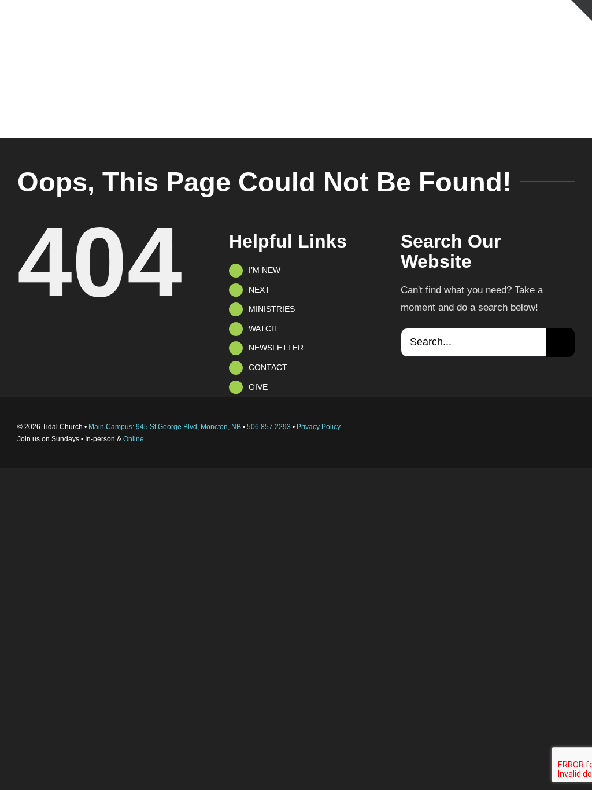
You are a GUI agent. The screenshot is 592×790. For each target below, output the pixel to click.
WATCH (263, 328)
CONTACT (268, 367)
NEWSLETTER (276, 347)
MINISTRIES (272, 308)
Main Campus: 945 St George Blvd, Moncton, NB (164, 427)
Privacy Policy (319, 427)
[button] (556, 114)
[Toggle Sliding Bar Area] (581, 10)
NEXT (259, 289)
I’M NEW (264, 270)
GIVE (258, 387)
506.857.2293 (269, 427)
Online (133, 439)
